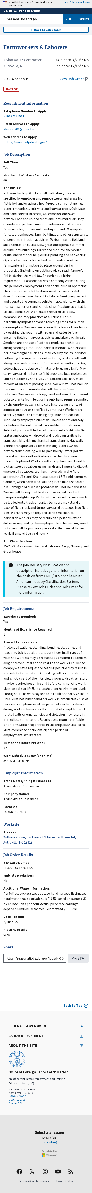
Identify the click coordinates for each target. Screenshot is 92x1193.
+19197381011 (13, 116)
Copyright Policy (64, 1180)
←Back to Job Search (46, 30)
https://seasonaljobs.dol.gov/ (25, 142)
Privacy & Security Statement (34, 1180)
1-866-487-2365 (17, 1099)
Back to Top (73, 1005)
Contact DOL (16, 1103)
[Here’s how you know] (46, 4)
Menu (69, 19)
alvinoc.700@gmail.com (20, 129)
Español (83, 19)
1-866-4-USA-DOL (18, 1096)
